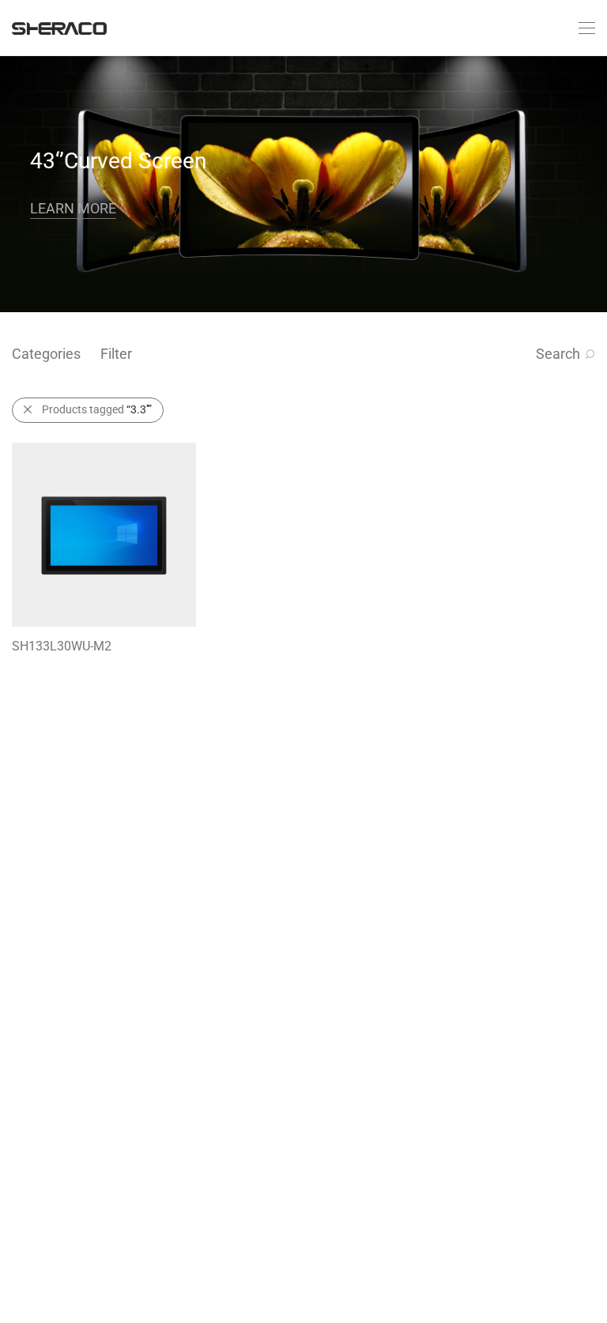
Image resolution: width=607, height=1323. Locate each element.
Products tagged (97, 409)
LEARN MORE (73, 208)
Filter (116, 353)
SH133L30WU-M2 (61, 646)
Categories (46, 353)
